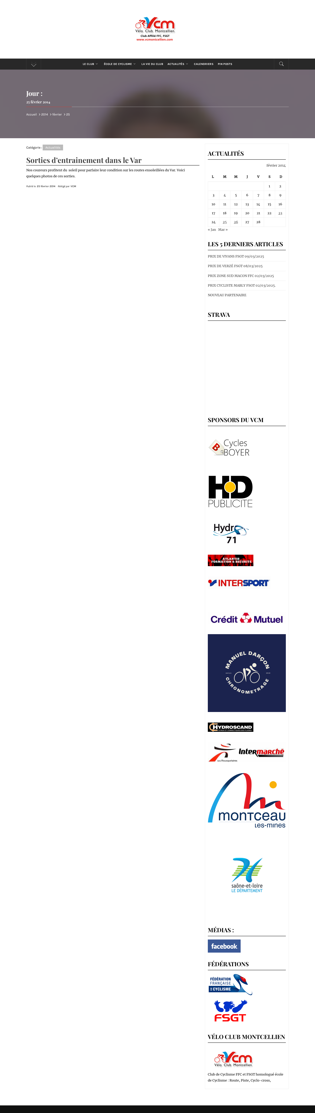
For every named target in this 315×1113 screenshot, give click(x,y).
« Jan (212, 230)
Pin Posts (225, 64)
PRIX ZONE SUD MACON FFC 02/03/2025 (241, 276)
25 (225, 222)
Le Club (88, 64)
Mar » (223, 230)
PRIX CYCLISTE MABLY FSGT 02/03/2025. (242, 285)
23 (280, 213)
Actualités (176, 64)
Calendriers (203, 64)
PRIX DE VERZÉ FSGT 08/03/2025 (235, 266)
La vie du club (152, 64)
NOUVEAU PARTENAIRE (227, 295)
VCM (73, 186)
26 (236, 222)
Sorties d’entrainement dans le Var (84, 160)
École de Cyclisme (118, 64)
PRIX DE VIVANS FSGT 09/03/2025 (236, 256)
